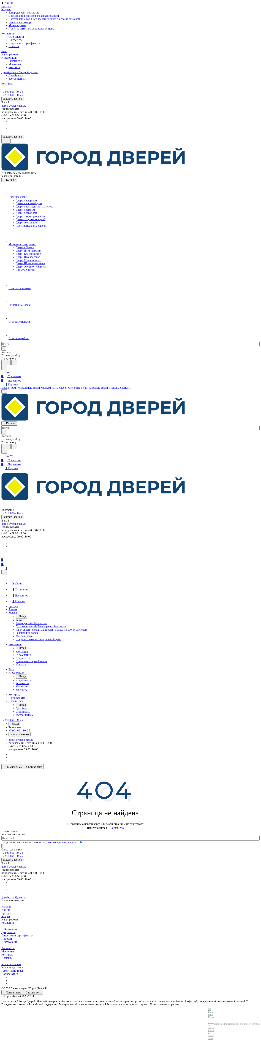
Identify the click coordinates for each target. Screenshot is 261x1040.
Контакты (14, 67)
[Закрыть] (4, 572)
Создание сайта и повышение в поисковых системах (237, 1024)
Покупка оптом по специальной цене (31, 28)
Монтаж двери (17, 25)
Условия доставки (12, 967)
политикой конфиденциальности (59, 842)
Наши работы (9, 919)
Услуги (5, 916)
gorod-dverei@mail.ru (13, 105)
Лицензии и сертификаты (24, 43)
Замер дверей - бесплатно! (24, 12)
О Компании (16, 36)
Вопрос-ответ (9, 973)
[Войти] (3, 555)
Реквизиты (15, 60)
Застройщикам (17, 78)
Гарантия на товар (20, 22)
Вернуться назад (97, 827)
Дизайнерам (16, 75)
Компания (7, 922)
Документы (16, 39)
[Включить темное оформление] (6, 141)
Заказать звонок (12, 98)
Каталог (6, 906)
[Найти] (14, 362)
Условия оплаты (11, 964)
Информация (9, 941)
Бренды (6, 913)
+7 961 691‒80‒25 (12, 91)
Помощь (6, 957)
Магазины (15, 64)
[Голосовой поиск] (6, 362)
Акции (5, 909)
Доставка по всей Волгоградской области (34, 15)
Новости (14, 46)
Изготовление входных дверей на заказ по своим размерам (44, 18)
